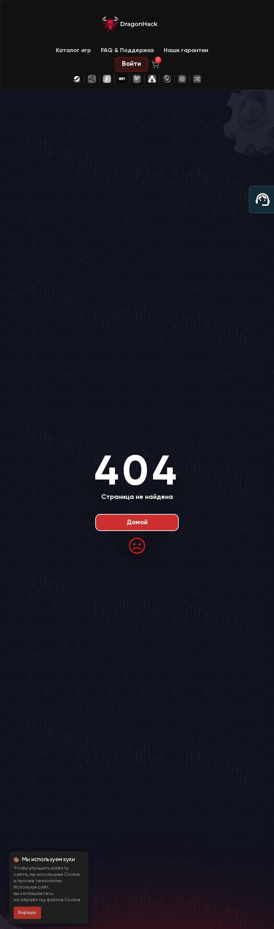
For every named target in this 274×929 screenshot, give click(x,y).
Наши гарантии (186, 50)
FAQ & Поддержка (127, 50)
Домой (137, 522)
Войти (131, 64)
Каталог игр (73, 50)
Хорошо (27, 912)
